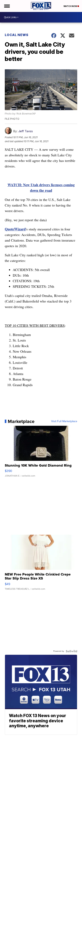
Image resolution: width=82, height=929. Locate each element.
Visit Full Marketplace (64, 421)
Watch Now (70, 6)
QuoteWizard (15, 229)
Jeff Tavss (25, 131)
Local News (16, 35)
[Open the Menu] (6, 6)
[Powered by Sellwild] (71, 651)
